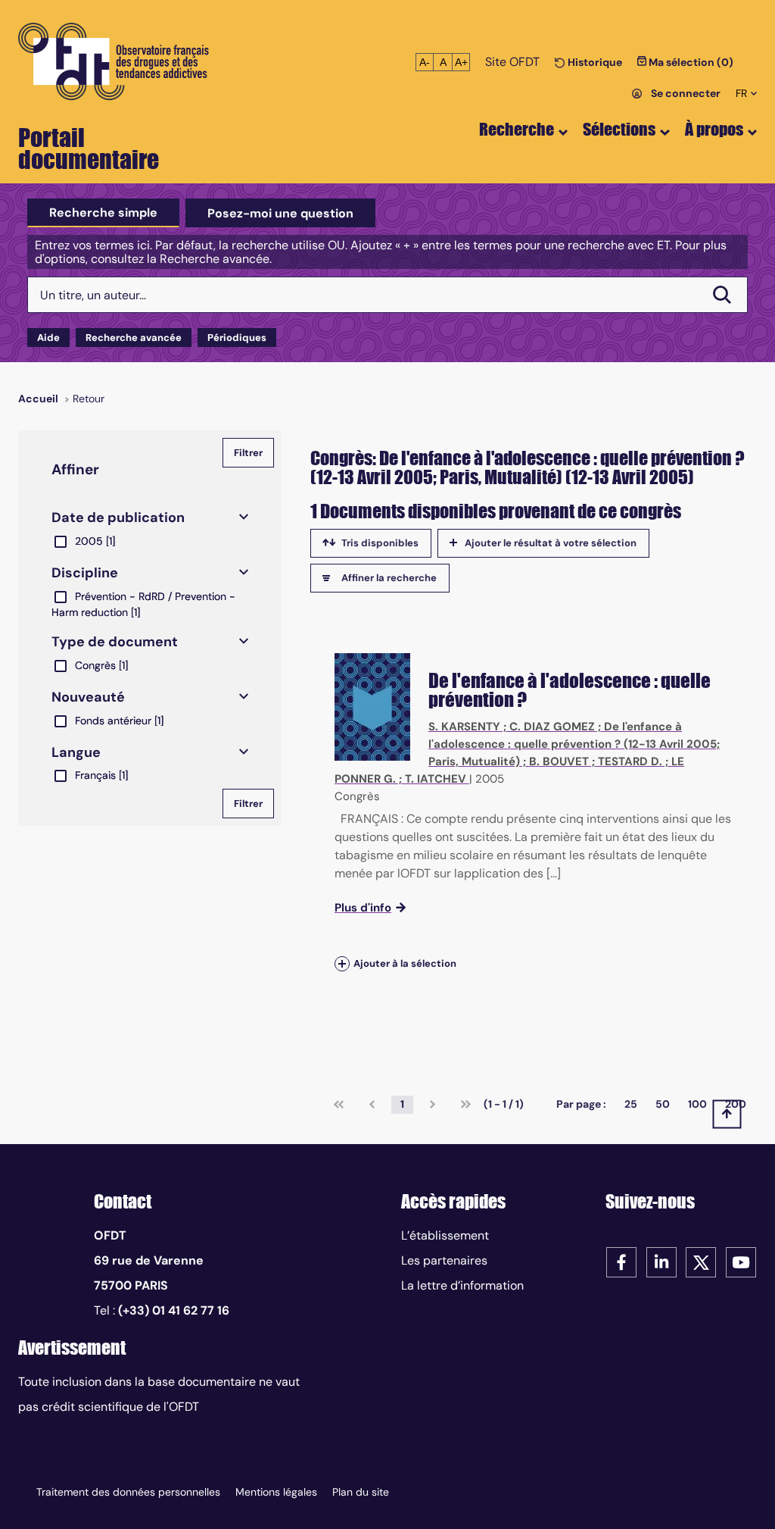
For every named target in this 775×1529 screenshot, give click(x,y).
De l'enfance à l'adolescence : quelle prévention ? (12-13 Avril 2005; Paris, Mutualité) (574, 744)
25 (630, 1104)
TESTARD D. (630, 761)
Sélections (619, 129)
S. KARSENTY (464, 726)
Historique (593, 62)
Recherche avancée (134, 337)
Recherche (516, 129)
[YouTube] (741, 1261)
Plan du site (360, 1492)
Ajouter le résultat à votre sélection (550, 542)
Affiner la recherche (389, 577)
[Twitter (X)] (701, 1261)
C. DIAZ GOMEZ (552, 726)
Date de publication (118, 517)
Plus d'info (363, 907)
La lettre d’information (462, 1285)
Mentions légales (276, 1492)
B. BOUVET (559, 761)
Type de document (114, 642)
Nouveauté (88, 697)
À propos (714, 129)
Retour (88, 398)
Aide (48, 337)
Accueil (38, 398)
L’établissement (445, 1235)
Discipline (84, 573)
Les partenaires (444, 1260)
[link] (339, 1105)
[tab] (103, 213)
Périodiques (236, 337)
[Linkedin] (661, 1261)
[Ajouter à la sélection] (342, 963)
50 (662, 1104)
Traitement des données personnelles (128, 1492)
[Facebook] (621, 1261)
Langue (76, 752)
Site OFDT (512, 62)
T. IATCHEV (435, 778)
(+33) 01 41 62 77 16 (173, 1310)
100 (697, 1104)
